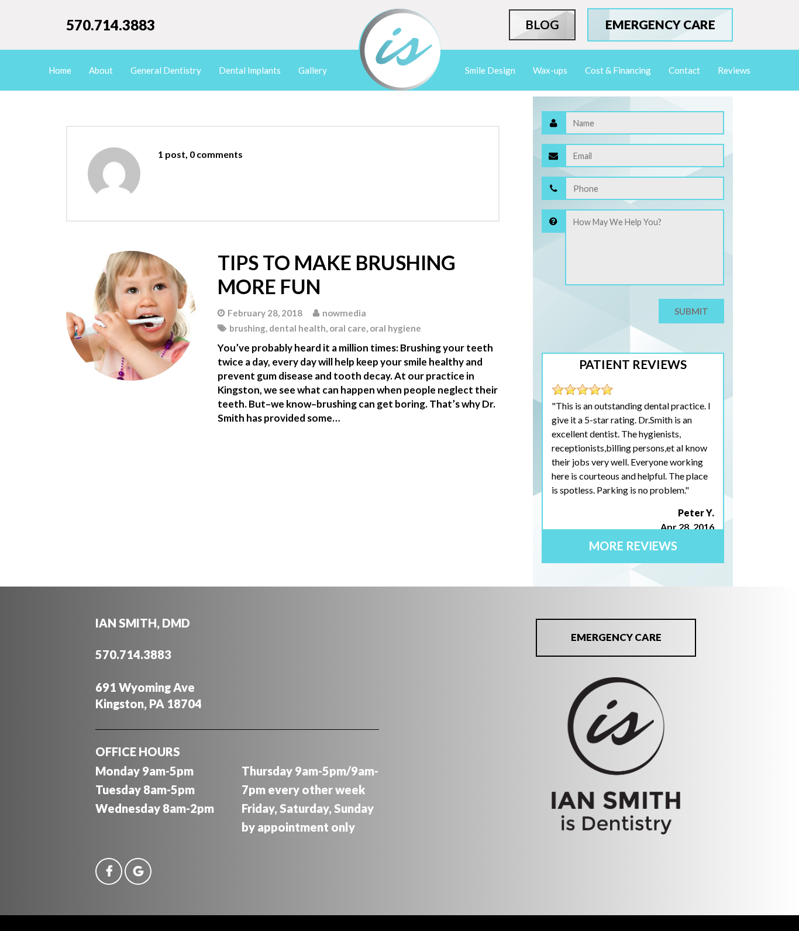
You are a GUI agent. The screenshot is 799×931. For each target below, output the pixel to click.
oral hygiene (395, 328)
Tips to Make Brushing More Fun (337, 274)
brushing (247, 328)
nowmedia (344, 313)
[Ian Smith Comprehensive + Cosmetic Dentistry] (616, 830)
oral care (347, 328)
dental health (297, 328)
